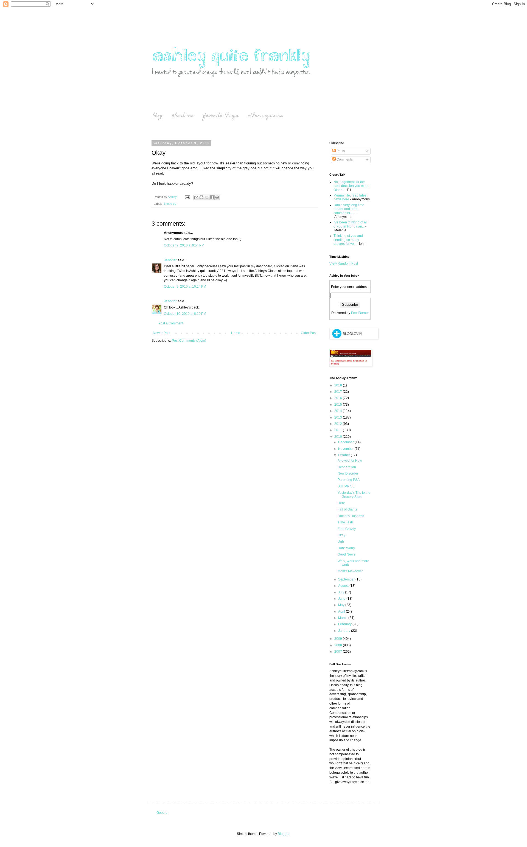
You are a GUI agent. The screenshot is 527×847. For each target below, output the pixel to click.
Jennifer (170, 260)
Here (341, 503)
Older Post (308, 333)
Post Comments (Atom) (189, 341)
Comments (344, 159)
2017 (338, 392)
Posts (340, 151)
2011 (338, 430)
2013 (338, 417)
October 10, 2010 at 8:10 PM (185, 314)
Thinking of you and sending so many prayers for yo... (348, 240)
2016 (338, 398)
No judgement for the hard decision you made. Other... (351, 186)
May (341, 605)
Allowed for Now (350, 460)
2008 (338, 645)
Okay (341, 535)
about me (183, 116)
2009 (338, 639)
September (346, 579)
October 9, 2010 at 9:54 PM (184, 245)
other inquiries (265, 116)
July (341, 592)
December (346, 442)
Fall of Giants (347, 509)
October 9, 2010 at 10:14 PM (185, 286)
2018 (338, 385)
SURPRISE (346, 486)
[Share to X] (206, 197)
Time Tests (346, 522)
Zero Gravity (347, 529)
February (345, 624)
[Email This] (196, 197)
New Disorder (348, 473)
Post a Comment (170, 323)
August (343, 586)
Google (161, 813)
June (342, 599)
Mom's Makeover (350, 571)
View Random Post (343, 263)
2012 (338, 424)
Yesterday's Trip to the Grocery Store (354, 494)
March (343, 618)
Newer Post (161, 333)
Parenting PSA (349, 480)
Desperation (347, 467)
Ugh (341, 541)
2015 (338, 404)
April (342, 611)
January (344, 631)
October (344, 455)
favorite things (221, 116)
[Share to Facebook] (212, 197)
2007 (338, 652)
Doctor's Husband (351, 516)
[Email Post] (187, 196)
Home (235, 333)
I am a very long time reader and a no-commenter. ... (348, 209)
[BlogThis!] (201, 197)
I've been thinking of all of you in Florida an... (350, 224)
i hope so (170, 203)
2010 (338, 437)
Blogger (283, 834)
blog (158, 116)
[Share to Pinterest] (217, 197)
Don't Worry (346, 548)
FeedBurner (360, 313)
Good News (346, 554)
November (346, 449)
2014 (338, 411)
